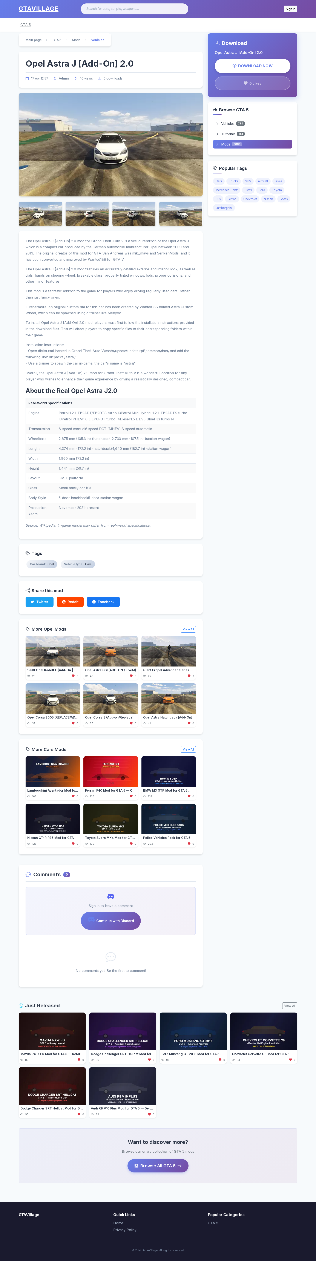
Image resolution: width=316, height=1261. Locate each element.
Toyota (277, 190)
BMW (248, 190)
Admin (64, 78)
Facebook (106, 602)
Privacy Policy (125, 1230)
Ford (262, 190)
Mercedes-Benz (227, 190)
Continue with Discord (115, 921)
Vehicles (232, 123)
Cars (219, 181)
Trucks (233, 181)
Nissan (268, 199)
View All (188, 629)
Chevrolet (250, 199)
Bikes (278, 181)
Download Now (255, 66)
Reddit (73, 602)
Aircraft (263, 181)
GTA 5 (25, 25)
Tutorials (232, 134)
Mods (76, 40)
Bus (218, 199)
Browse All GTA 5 (158, 1165)
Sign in (290, 9)
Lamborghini (224, 208)
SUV (248, 181)
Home (118, 1223)
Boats (284, 199)
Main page (34, 40)
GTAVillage (38, 8)
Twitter (42, 602)
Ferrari (232, 199)
